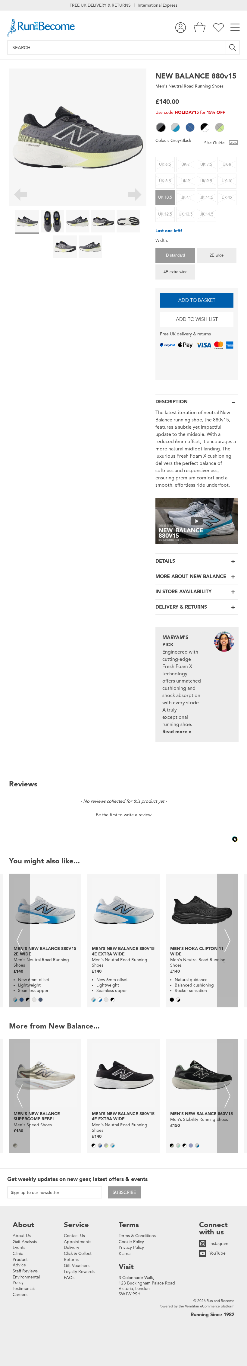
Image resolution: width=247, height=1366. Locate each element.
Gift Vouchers (76, 1265)
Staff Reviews (25, 1271)
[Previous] (20, 196)
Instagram (218, 1243)
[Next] (135, 196)
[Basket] (199, 27)
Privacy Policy (131, 1247)
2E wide (217, 255)
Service (76, 1224)
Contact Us (74, 1235)
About (23, 1224)
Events (19, 1247)
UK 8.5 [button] (165, 181)
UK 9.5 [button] (206, 181)
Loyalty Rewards (79, 1271)
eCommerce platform (217, 1306)
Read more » (177, 732)
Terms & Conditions (137, 1235)
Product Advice (20, 1262)
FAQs (69, 1277)
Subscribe (124, 1192)
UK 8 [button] (227, 164)
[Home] (41, 28)
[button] (160, 127)
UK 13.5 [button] (185, 214)
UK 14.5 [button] (206, 214)
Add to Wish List (197, 319)
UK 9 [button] (185, 181)
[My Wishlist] (218, 27)
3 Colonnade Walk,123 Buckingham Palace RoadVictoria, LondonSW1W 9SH (147, 1286)
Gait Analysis (25, 1241)
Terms (129, 1224)
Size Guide (215, 143)
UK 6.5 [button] (165, 164)
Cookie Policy (131, 1241)
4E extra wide (175, 272)
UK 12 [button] (227, 197)
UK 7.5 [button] (206, 164)
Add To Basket (196, 300)
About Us (22, 1235)
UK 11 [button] (185, 197)
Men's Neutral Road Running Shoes (189, 86)
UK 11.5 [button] (206, 197)
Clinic (18, 1253)
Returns (71, 1259)
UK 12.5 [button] (165, 214)
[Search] (233, 47)
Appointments (77, 1241)
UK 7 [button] (185, 164)
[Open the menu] (235, 27)
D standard (175, 255)
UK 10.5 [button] (165, 197)
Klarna (124, 1253)
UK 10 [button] (227, 181)
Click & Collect (78, 1253)
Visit (126, 1266)
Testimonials (24, 1288)
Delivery (71, 1247)
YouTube (217, 1253)
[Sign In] (180, 27)
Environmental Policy (26, 1280)
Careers (20, 1294)
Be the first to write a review (124, 814)
